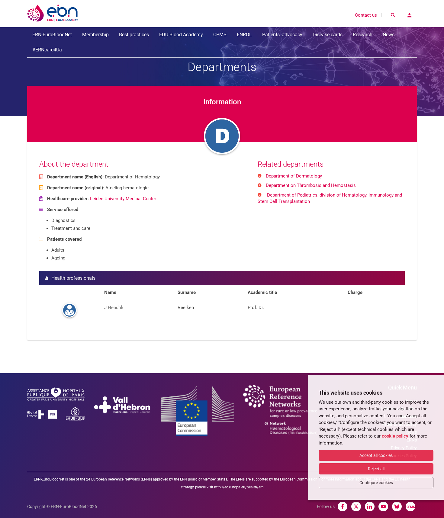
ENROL (244, 34)
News (388, 34)
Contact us (366, 15)
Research (362, 34)
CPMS (220, 34)
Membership (95, 34)
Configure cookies (376, 482)
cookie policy (395, 436)
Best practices (134, 34)
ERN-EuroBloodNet (52, 34)
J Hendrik (114, 307)
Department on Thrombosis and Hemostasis (311, 185)
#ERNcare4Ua (47, 50)
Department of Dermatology (294, 176)
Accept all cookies (376, 455)
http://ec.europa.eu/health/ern (239, 487)
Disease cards (328, 34)
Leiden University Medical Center (123, 198)
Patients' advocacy (282, 34)
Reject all (376, 468)
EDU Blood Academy (181, 34)
